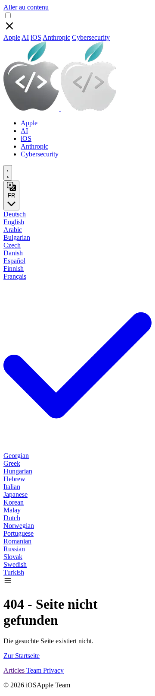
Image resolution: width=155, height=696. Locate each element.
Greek (11, 463)
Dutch (11, 517)
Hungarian (17, 471)
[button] (7, 582)
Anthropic (56, 37)
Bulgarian (16, 237)
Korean (13, 502)
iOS (36, 37)
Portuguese (18, 533)
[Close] (9, 29)
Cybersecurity (91, 37)
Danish (13, 253)
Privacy (53, 670)
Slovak (12, 556)
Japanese (15, 494)
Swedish (15, 564)
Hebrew (14, 479)
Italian (11, 486)
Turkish (13, 572)
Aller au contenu (26, 7)
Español (14, 260)
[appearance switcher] (7, 173)
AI (25, 37)
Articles (14, 670)
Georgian (16, 455)
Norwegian (18, 525)
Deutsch (14, 214)
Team (34, 670)
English (13, 222)
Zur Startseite (21, 655)
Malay (12, 510)
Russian (14, 549)
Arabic (12, 229)
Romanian (17, 541)
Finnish (13, 268)
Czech (12, 245)
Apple (11, 37)
